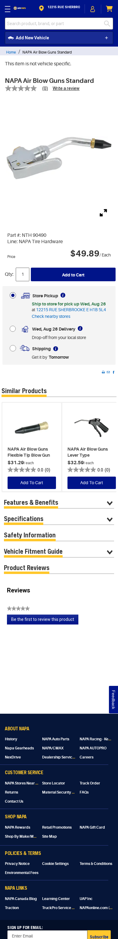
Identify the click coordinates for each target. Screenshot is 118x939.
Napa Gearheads (19, 748)
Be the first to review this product (44, 621)
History (11, 739)
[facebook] (113, 372)
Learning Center (56, 899)
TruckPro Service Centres (63, 908)
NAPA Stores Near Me (23, 783)
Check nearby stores (51, 316)
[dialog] (93, 8)
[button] (59, 9)
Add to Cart (73, 274)
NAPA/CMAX (53, 748)
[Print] (103, 372)
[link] (29, 88)
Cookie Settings (55, 864)
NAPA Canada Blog (21, 899)
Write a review (66, 88)
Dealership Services (59, 757)
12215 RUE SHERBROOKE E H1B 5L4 (71, 309)
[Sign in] (93, 9)
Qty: (9, 274)
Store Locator (53, 783)
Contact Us (14, 801)
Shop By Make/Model (23, 836)
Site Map (49, 836)
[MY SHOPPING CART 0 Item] (109, 9)
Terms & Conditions (96, 864)
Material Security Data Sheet (66, 792)
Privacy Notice (17, 864)
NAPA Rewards (17, 827)
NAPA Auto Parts (55, 739)
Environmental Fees (21, 873)
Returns (11, 792)
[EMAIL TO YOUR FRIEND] (108, 372)
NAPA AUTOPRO (93, 748)
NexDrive (13, 757)
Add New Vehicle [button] (32, 37)
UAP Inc (86, 899)
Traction (12, 908)
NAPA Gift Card (92, 827)
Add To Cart (31, 482)
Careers (86, 757)
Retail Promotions (57, 827)
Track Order (90, 783)
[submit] (108, 24)
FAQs (84, 792)
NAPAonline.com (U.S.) (98, 908)
